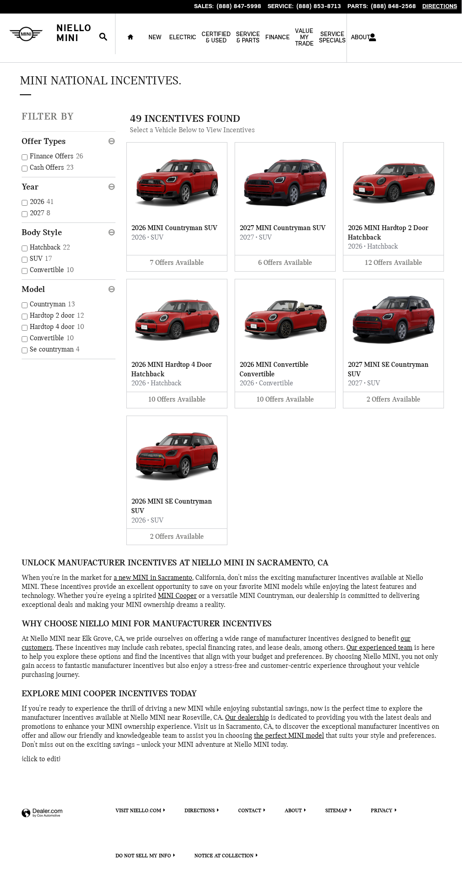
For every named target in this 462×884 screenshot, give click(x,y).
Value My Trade (304, 37)
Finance (277, 37)
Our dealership (247, 718)
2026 (42, 202)
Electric (182, 37)
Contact (249, 811)
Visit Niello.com (138, 811)
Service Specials (332, 37)
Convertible (52, 270)
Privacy (382, 811)
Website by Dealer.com (42, 813)
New (155, 37)
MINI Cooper (177, 596)
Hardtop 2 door (57, 315)
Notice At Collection (224, 856)
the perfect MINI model (289, 736)
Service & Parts (248, 37)
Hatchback (50, 247)
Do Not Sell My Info (143, 856)
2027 (40, 213)
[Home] (26, 34)
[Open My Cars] (370, 38)
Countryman (52, 304)
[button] (176, 207)
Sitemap (336, 811)
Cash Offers (52, 167)
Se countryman (54, 349)
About (293, 811)
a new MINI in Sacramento (153, 578)
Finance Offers (56, 156)
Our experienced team (379, 648)
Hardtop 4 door (57, 327)
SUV (41, 259)
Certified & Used (216, 37)
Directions (200, 811)
